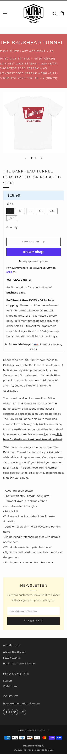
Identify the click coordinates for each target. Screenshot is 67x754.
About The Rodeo (14, 652)
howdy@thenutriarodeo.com (21, 703)
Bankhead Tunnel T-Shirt (19, 663)
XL (40, 211)
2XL (52, 211)
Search (7, 680)
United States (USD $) (32, 730)
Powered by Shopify (33, 745)
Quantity (12, 227)
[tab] (31, 158)
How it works (11, 657)
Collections (10, 686)
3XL (12, 218)
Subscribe (32, 621)
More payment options (33, 261)
